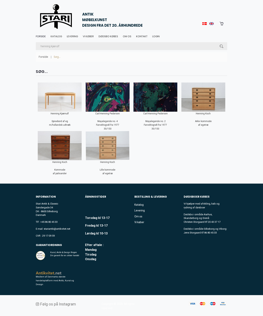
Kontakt (141, 36)
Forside (41, 36)
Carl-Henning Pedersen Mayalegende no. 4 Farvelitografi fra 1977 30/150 (107, 121)
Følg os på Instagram (57, 304)
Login (156, 36)
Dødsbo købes (108, 36)
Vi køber (88, 36)
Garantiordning (49, 245)
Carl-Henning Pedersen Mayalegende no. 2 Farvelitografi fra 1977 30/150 (155, 121)
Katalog (56, 36)
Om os (127, 36)
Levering (72, 36)
